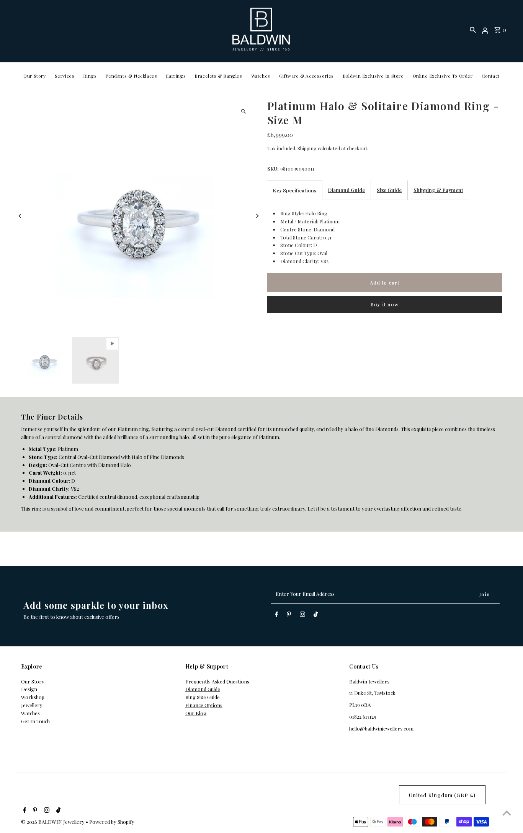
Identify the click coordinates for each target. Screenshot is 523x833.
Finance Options (203, 705)
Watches (260, 75)
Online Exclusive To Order (443, 75)
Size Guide (389, 190)
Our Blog (195, 713)
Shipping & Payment (438, 190)
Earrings (176, 75)
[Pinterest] (289, 616)
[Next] (256, 216)
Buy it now (384, 304)
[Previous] (20, 216)
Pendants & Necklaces (131, 75)
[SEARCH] (473, 29)
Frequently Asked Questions (217, 681)
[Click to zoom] (243, 111)
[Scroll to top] (506, 813)
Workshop (32, 697)
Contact (491, 75)
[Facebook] (276, 616)
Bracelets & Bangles (218, 75)
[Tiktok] (316, 616)
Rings (89, 75)
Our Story (34, 75)
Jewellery (31, 705)
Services (65, 75)
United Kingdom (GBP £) (442, 795)
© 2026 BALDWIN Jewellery (53, 821)
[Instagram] (302, 616)
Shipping (307, 148)
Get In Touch (35, 721)
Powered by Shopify (111, 821)
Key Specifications (294, 190)
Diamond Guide (346, 190)
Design (29, 689)
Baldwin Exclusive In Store (373, 75)
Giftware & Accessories (306, 75)
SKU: (272, 168)
